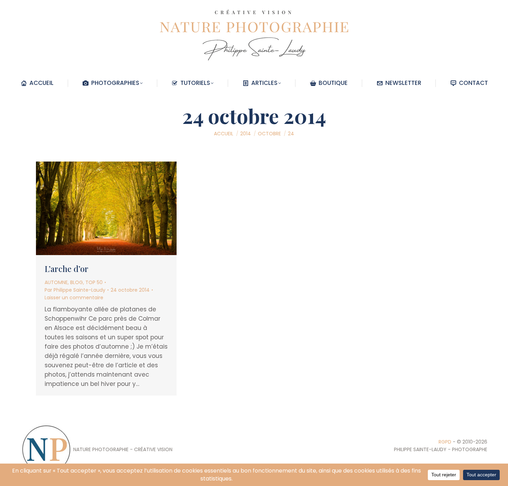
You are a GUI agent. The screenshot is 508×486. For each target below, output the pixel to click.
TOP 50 (94, 282)
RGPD (445, 441)
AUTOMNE (56, 282)
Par (75, 289)
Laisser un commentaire (74, 297)
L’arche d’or (66, 268)
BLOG (76, 282)
